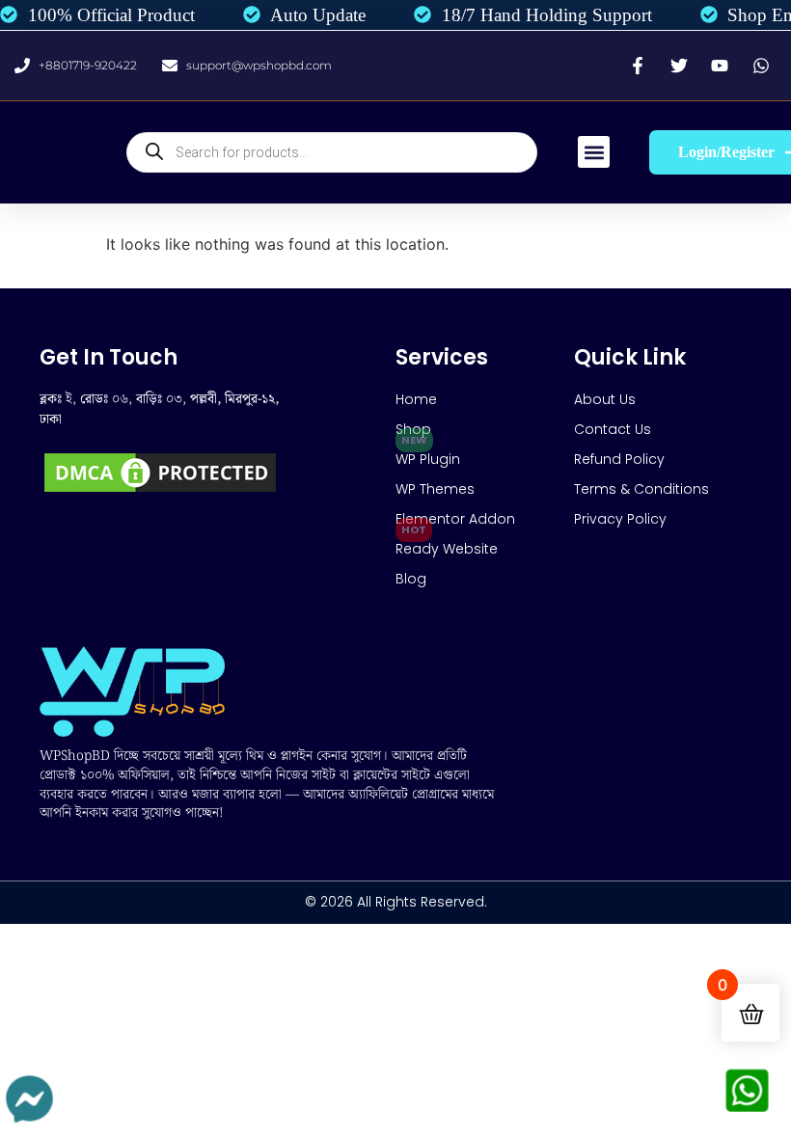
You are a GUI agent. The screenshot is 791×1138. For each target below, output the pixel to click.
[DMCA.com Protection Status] (160, 491)
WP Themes (435, 489)
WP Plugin (428, 459)
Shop (413, 429)
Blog (411, 578)
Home (416, 399)
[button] (594, 152)
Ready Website (447, 548)
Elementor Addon (455, 518)
